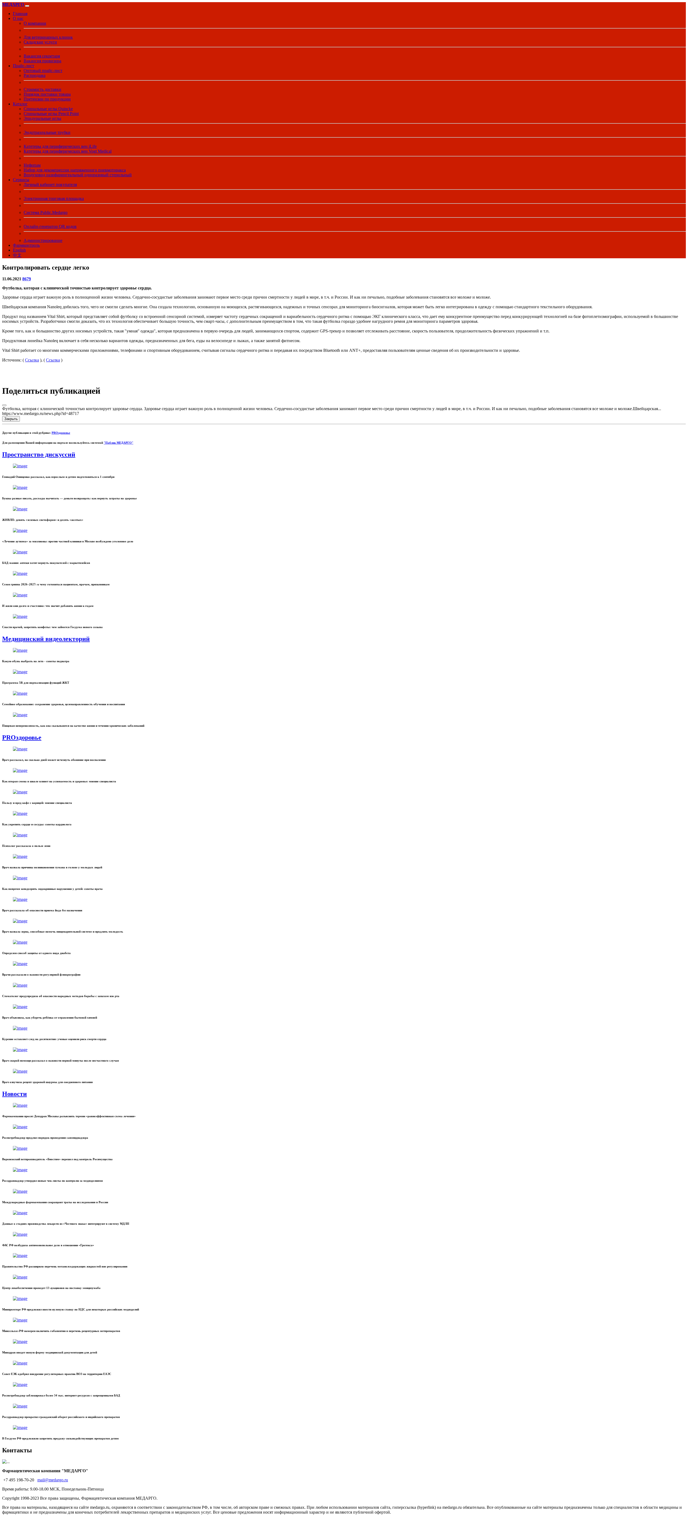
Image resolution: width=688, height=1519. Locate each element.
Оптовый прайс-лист (43, 70)
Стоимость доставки (42, 89)
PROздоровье (61, 432)
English (19, 250)
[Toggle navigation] (27, 6)
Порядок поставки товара (47, 94)
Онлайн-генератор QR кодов (50, 226)
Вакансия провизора (42, 61)
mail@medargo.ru (52, 1480)
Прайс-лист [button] (23, 65)
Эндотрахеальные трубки (47, 132)
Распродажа (34, 75)
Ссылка (32, 360)
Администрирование (43, 240)
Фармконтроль (26, 245)
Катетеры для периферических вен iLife (60, 146)
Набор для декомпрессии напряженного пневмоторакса (75, 170)
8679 (26, 279)
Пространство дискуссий (38, 454)
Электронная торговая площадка (54, 198)
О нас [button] (18, 18)
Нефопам (32, 165)
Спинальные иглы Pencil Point (51, 113)
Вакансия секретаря (42, 56)
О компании (35, 23)
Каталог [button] (20, 104)
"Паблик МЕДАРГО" (118, 442)
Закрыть (11, 419)
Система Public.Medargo (45, 212)
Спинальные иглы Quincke (48, 108)
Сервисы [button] (21, 179)
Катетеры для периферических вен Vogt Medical (68, 151)
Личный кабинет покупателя (50, 184)
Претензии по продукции (47, 99)
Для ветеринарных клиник (48, 37)
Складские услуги (40, 42)
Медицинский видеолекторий (46, 638)
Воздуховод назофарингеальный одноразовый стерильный (78, 175)
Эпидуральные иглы (42, 118)
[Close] (4, 405)
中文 (17, 255)
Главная (20, 13)
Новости (14, 1093)
